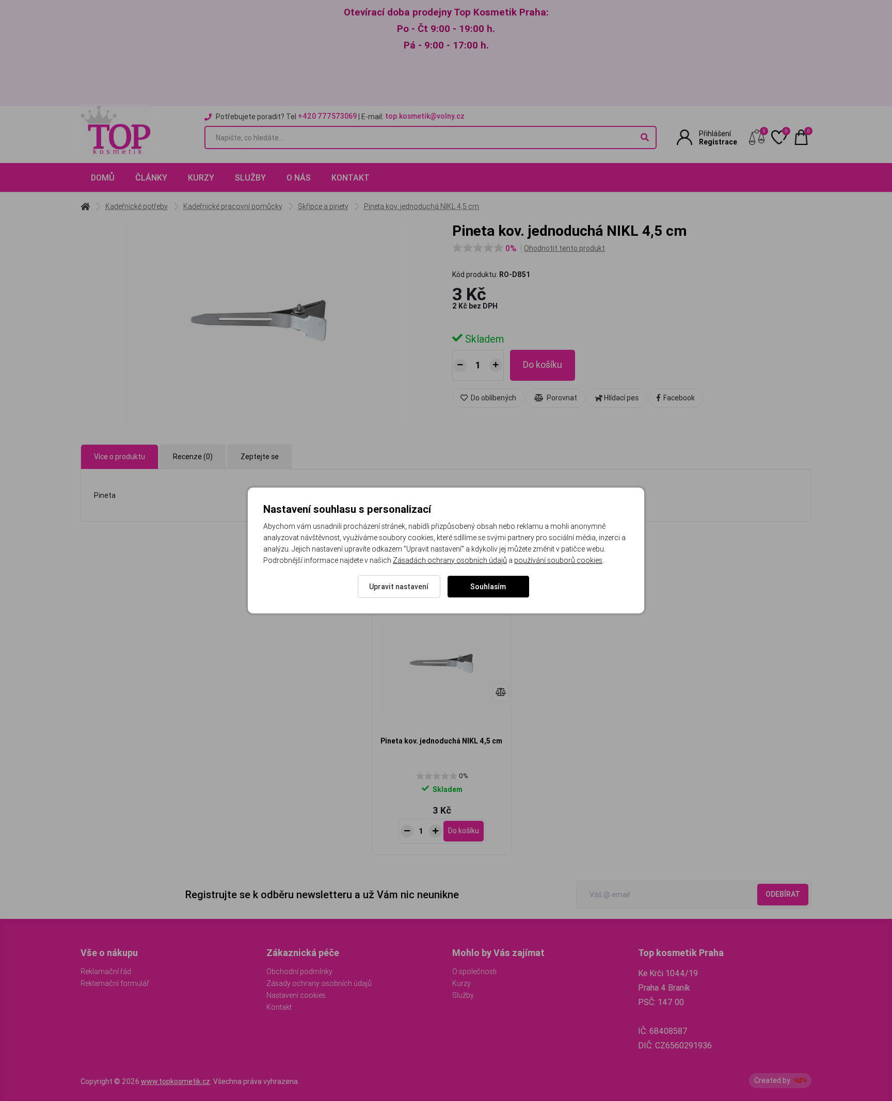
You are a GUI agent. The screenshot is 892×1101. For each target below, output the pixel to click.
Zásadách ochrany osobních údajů (450, 560)
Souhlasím (488, 586)
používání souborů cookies (558, 560)
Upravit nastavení (398, 586)
